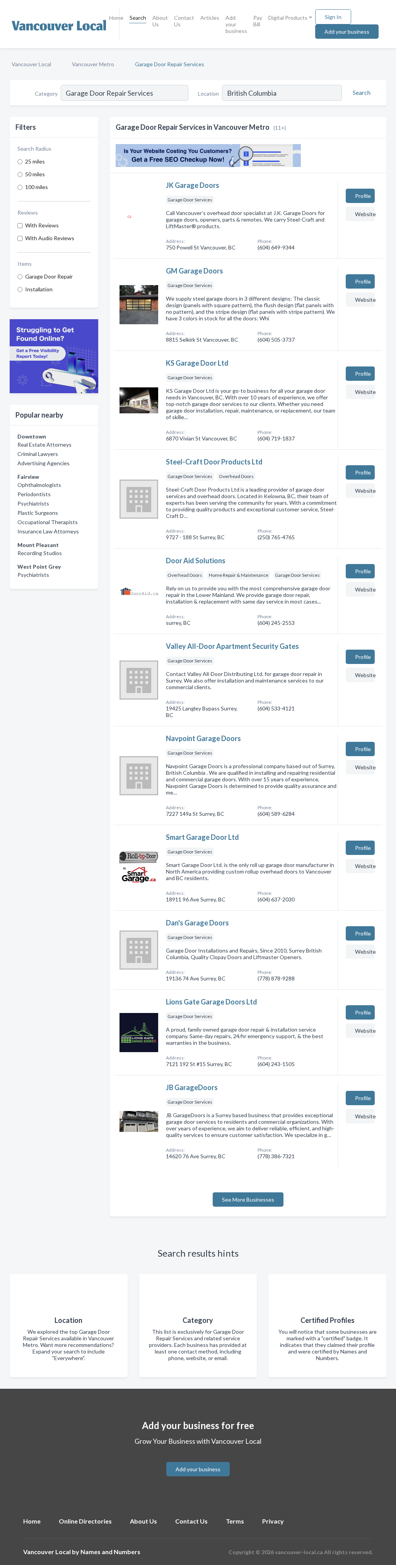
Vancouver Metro (93, 64)
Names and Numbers (110, 1551)
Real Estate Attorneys (44, 444)
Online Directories (85, 1521)
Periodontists (34, 494)
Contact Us (184, 21)
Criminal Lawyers (37, 454)
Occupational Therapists (47, 522)
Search (138, 17)
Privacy (273, 1521)
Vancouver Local (31, 64)
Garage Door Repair (49, 276)
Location (208, 93)
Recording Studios (39, 553)
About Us (160, 21)
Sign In (333, 17)
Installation (39, 289)
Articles (209, 17)
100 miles (36, 187)
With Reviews (42, 225)
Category (46, 93)
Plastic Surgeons (37, 512)
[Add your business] (198, 1460)
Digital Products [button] (287, 17)
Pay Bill (257, 21)
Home (116, 17)
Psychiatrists (33, 503)
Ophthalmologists (39, 485)
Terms (235, 1521)
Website (365, 214)
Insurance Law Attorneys (48, 531)
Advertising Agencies (43, 463)
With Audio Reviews (49, 238)
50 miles (35, 174)
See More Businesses (248, 1199)
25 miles (35, 161)
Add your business (236, 24)
